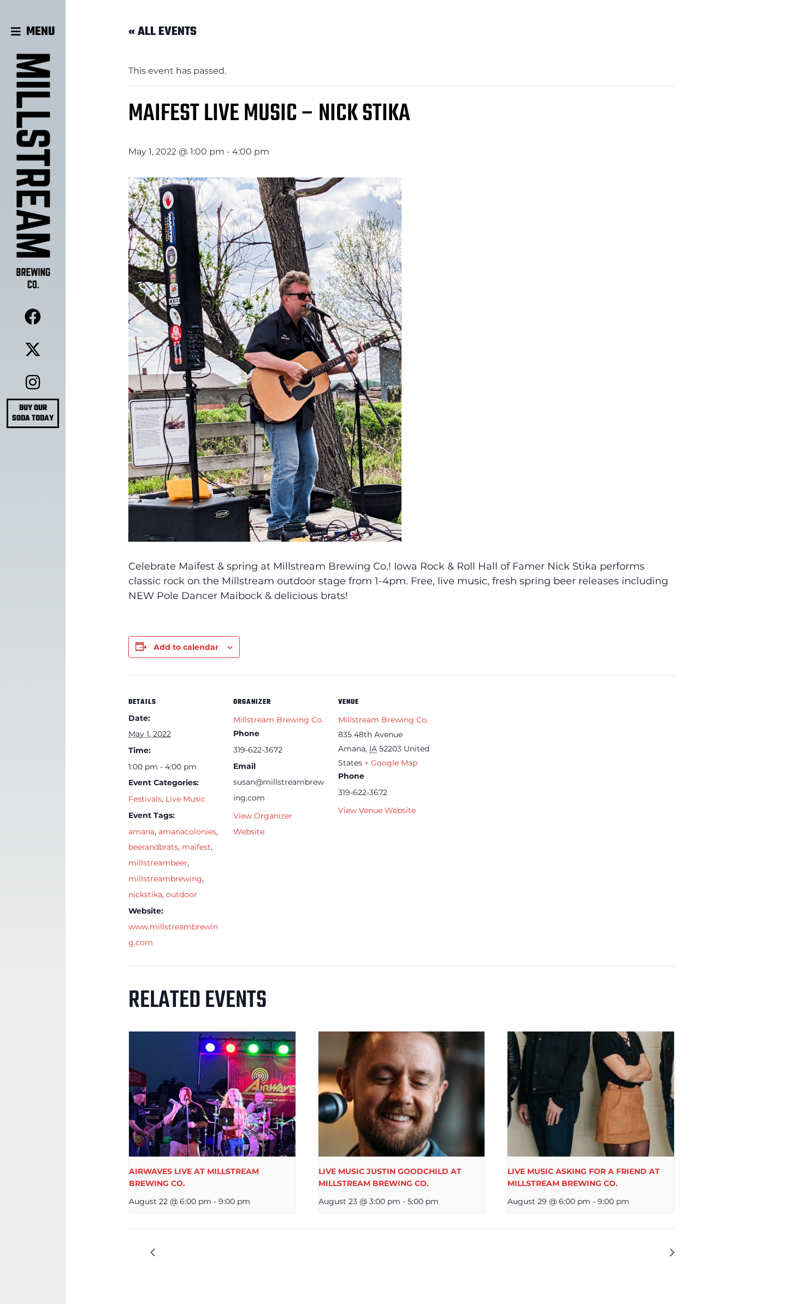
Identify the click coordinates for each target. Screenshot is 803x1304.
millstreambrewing (165, 879)
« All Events (162, 31)
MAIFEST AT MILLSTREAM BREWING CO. (249, 1252)
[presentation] (212, 1094)
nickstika (145, 894)
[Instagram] (32, 382)
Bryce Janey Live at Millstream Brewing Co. (570, 1252)
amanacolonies (187, 832)
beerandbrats (153, 847)
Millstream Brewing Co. (278, 720)
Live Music (185, 799)
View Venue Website (377, 810)
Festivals (145, 799)
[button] (33, 32)
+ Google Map (390, 763)
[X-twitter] (32, 349)
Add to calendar (186, 647)
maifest (196, 847)
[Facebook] (32, 316)
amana (141, 832)
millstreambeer (157, 863)
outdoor (181, 894)
